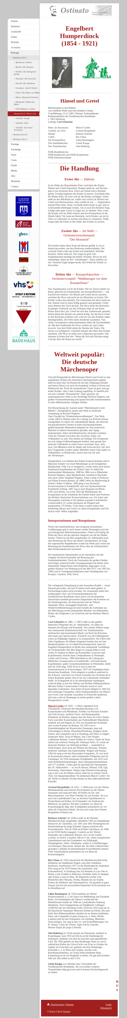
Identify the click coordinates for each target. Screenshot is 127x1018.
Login (109, 1004)
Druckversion (57, 1004)
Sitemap (70, 1004)
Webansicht (106, 1008)
